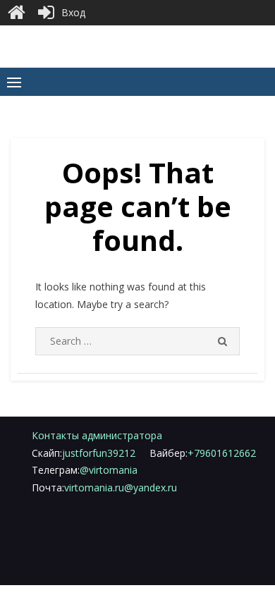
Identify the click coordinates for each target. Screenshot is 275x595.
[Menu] (14, 82)
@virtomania (85, 470)
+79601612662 (202, 453)
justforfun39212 (83, 453)
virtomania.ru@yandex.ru (104, 487)
